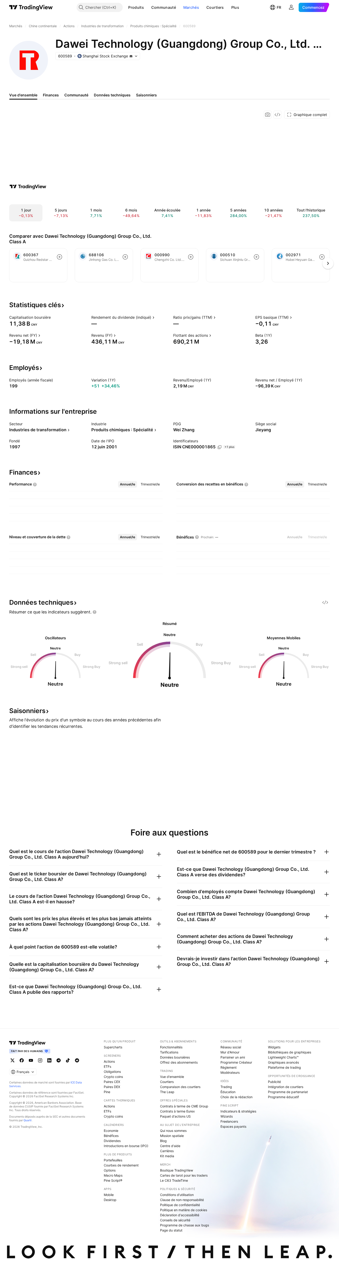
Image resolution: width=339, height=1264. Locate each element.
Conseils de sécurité (175, 1220)
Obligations (112, 1072)
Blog (163, 1141)
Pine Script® (113, 1180)
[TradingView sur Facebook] (21, 1060)
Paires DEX (112, 1087)
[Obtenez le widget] (277, 115)
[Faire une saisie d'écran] (268, 115)
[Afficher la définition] (54, 317)
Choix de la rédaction (236, 1097)
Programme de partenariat (288, 1092)
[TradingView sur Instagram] (40, 1060)
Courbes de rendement (121, 1165)
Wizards (226, 1116)
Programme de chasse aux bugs (184, 1225)
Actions (109, 1061)
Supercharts (113, 1047)
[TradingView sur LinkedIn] (49, 1060)
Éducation (227, 1092)
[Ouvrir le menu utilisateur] (291, 7)
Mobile (109, 1195)
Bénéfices (111, 1136)
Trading (226, 1087)
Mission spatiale (172, 1136)
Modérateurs (230, 1072)
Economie (111, 1131)
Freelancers (229, 1121)
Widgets (274, 1047)
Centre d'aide (170, 1146)
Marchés (191, 7)
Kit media (167, 1156)
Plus (235, 7)
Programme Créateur (236, 1062)
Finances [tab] (51, 95)
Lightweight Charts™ (283, 1057)
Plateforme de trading (284, 1067)
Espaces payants (233, 1126)
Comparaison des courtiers (180, 1087)
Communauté (163, 7)
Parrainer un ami (232, 1057)
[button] (147, 7)
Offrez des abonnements (179, 1062)
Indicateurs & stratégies (238, 1111)
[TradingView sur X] (12, 1060)
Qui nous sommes (173, 1131)
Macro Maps (113, 1175)
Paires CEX (112, 1082)
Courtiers (215, 7)
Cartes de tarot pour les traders (184, 1175)
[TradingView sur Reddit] (77, 1060)
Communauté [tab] (76, 95)
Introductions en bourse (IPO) (126, 1146)
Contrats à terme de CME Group (184, 1106)
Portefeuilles (113, 1160)
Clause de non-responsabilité (182, 1200)
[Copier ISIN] (219, 447)
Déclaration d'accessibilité (179, 1215)
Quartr (28, 1120)
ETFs (107, 1066)
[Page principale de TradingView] (31, 7)
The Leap (167, 1092)
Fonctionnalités (171, 1047)
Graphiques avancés (283, 1062)
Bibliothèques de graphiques (289, 1052)
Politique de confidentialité (180, 1205)
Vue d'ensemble (172, 1077)
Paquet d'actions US (175, 1116)
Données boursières (175, 1057)
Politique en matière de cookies (183, 1210)
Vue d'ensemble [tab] (23, 95)
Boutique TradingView (176, 1170)
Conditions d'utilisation (177, 1195)
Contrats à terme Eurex (177, 1111)
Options (110, 1170)
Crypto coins (113, 1077)
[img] (131, 56)
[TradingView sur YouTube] (31, 1060)
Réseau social (230, 1047)
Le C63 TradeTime (174, 1180)
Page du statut (171, 1230)
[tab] (127, 484)
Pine (107, 1092)
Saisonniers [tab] (146, 95)
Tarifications (169, 1052)
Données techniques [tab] (112, 95)
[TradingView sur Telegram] (58, 1060)
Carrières (167, 1151)
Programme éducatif (283, 1097)
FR (279, 7)
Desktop (110, 1200)
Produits (136, 7)
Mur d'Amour (229, 1052)
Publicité (274, 1082)
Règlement (228, 1067)
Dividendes (112, 1141)
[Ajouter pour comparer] (59, 257)
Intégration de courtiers (285, 1087)
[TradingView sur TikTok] (68, 1060)
